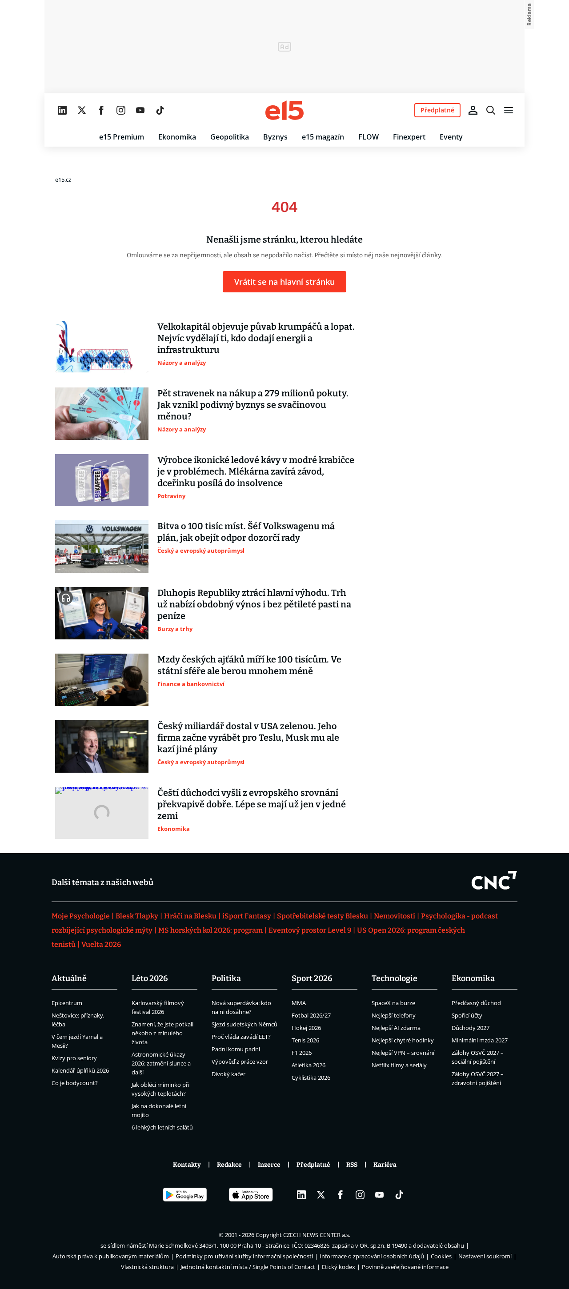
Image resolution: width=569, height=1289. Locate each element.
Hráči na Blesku (190, 916)
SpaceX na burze (393, 1003)
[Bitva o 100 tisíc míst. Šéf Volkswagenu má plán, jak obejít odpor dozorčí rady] (101, 546)
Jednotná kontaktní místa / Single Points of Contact (247, 1267)
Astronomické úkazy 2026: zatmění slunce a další (161, 1063)
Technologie (394, 978)
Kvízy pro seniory (74, 1058)
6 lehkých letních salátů (162, 1127)
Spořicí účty (467, 1015)
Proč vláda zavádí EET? (241, 1037)
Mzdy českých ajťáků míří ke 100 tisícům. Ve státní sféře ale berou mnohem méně (249, 665)
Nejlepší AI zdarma (396, 1028)
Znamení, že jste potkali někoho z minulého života (162, 1033)
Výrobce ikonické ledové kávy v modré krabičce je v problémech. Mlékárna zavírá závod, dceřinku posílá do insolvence (255, 471)
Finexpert (409, 136)
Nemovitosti (394, 916)
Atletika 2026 (308, 1065)
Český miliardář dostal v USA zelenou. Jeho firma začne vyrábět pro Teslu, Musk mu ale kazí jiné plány (248, 737)
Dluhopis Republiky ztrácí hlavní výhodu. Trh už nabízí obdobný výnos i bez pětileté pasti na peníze (254, 604)
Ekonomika (177, 136)
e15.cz (63, 180)
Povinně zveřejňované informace (405, 1267)
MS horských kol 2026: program (210, 930)
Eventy (451, 136)
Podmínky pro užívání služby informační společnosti (244, 1256)
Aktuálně (69, 978)
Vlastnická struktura (147, 1267)
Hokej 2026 (306, 1028)
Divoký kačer (228, 1074)
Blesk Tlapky (137, 916)
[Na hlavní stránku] (284, 110)
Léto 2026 (150, 978)
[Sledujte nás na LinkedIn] (62, 110)
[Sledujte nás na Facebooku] (101, 110)
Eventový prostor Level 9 (309, 930)
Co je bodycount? (75, 1083)
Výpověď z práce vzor (240, 1062)
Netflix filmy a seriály (399, 1065)
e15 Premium (121, 136)
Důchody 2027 (470, 1028)
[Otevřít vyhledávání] (491, 110)
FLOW (368, 136)
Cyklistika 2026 (311, 1077)
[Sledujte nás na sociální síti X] (82, 110)
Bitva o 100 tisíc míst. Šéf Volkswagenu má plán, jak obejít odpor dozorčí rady (246, 532)
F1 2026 (302, 1053)
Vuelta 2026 (101, 944)
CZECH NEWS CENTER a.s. (316, 1235)
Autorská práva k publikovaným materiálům (110, 1256)
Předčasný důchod (476, 1003)
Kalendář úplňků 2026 (80, 1070)
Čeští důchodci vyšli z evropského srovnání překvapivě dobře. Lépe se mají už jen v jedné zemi (251, 804)
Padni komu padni (236, 1049)
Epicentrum (67, 1003)
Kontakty (187, 1165)
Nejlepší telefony (394, 1015)
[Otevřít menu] (508, 110)
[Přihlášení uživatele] (473, 110)
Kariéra (385, 1165)
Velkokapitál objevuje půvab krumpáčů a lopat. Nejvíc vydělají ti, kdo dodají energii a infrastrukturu (256, 338)
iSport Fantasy (246, 916)
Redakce (229, 1165)
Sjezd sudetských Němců (244, 1024)
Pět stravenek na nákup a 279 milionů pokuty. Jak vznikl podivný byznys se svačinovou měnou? (253, 405)
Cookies (441, 1256)
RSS (351, 1165)
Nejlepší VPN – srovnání (403, 1053)
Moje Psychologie (81, 916)
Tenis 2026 (305, 1040)
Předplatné (313, 1165)
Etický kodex (338, 1267)
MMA (299, 1003)
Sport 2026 (312, 978)
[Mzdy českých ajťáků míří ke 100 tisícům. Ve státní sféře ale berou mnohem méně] (101, 680)
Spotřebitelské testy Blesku (322, 916)
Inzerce (269, 1165)
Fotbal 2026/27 (311, 1015)
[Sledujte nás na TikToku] (160, 110)
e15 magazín (323, 136)
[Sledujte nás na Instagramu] (121, 110)
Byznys (275, 136)
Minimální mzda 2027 (480, 1040)
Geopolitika (229, 136)
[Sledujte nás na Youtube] (140, 110)
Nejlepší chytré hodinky (403, 1040)
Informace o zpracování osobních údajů (372, 1256)
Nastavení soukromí (485, 1256)
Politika (226, 978)
